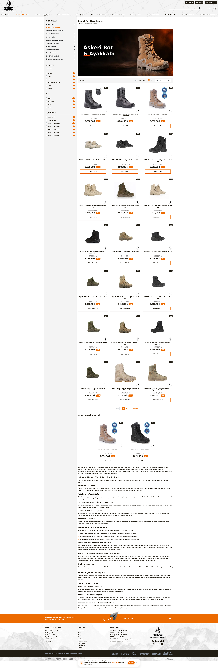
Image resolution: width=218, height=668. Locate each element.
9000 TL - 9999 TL (54, 135)
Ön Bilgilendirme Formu (52, 633)
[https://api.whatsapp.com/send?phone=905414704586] (158, 644)
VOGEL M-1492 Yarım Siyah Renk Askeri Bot (125, 160)
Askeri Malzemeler (63, 15)
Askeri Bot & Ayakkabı (22, 15)
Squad (50, 73)
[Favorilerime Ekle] (105, 110)
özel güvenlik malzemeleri (86, 569)
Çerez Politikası (115, 662)
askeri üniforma (128, 567)
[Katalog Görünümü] (149, 80)
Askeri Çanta (79, 15)
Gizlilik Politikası (50, 639)
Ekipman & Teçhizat (118, 15)
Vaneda (50, 88)
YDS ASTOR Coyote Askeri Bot (158, 114)
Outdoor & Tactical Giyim (98, 15)
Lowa (49, 85)
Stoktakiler (141, 80)
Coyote (50, 107)
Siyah (49, 98)
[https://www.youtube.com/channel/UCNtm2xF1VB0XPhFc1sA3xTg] (162, 644)
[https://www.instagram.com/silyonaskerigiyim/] (153, 644)
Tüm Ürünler (81, 645)
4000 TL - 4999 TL (54, 129)
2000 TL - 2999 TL (54, 123)
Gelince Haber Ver (125, 217)
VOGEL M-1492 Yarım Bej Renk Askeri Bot (92, 160)
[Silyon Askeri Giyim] (8, 6)
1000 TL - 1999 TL (53, 120)
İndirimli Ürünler (83, 641)
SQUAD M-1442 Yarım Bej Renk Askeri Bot (125, 251)
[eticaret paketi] (170, 659)
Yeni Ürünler (81, 643)
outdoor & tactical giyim (141, 567)
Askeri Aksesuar (135, 15)
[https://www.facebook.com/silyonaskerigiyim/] (155, 644)
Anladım (131, 662)
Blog (79, 635)
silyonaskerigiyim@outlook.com (126, 639)
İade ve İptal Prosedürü (53, 635)
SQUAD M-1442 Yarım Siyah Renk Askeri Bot (157, 251)
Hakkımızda (81, 633)
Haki (49, 104)
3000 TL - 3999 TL (54, 126)
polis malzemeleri (166, 567)
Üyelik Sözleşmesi (51, 637)
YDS (49, 79)
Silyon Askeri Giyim (54, 82)
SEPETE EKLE (93, 125)
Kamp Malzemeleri (153, 15)
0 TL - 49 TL (51, 117)
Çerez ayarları (49, 641)
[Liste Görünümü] (151, 80)
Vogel (49, 76)
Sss (79, 637)
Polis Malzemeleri (170, 15)
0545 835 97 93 (122, 631)
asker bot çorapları (116, 567)
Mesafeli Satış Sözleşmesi (53, 631)
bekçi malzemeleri (101, 569)
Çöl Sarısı (51, 101)
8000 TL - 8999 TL (54, 132)
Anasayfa (80, 23)
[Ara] (200, 8)
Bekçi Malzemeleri (188, 15)
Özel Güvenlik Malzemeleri (208, 15)
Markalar (80, 639)
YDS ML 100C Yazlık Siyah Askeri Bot (93, 114)
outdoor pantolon (155, 567)
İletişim (80, 647)
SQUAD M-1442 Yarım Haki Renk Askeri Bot (93, 297)
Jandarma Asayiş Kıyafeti (43, 15)
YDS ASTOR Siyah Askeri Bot (140, 449)
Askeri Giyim (5, 15)
